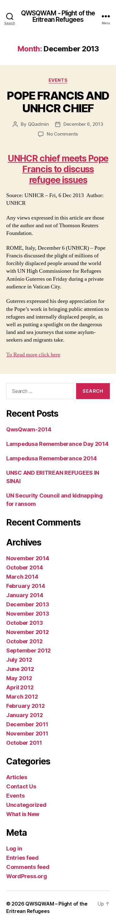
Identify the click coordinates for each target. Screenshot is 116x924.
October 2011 (24, 743)
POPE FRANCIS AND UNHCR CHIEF (58, 102)
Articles (16, 777)
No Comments (62, 134)
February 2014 (25, 586)
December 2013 (27, 604)
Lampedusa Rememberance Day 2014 (57, 444)
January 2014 (24, 595)
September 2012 (28, 650)
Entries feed (22, 858)
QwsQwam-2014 (28, 429)
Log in (14, 848)
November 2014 (27, 558)
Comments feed (27, 867)
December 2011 (27, 724)
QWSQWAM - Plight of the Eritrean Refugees (58, 16)
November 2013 (27, 613)
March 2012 (22, 696)
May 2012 (19, 678)
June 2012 (20, 669)
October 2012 (24, 641)
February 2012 (25, 706)
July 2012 (19, 659)
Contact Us (21, 786)
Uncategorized (26, 805)
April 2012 (19, 687)
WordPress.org (26, 876)
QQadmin (38, 124)
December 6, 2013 (83, 124)
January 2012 (24, 715)
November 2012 (27, 632)
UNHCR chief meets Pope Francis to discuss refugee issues (58, 169)
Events (58, 80)
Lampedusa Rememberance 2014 (51, 458)
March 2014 (22, 576)
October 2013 (24, 623)
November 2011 (27, 733)
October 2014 (24, 567)
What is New (22, 814)
